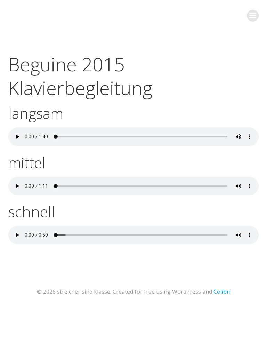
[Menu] (253, 16)
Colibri (221, 292)
